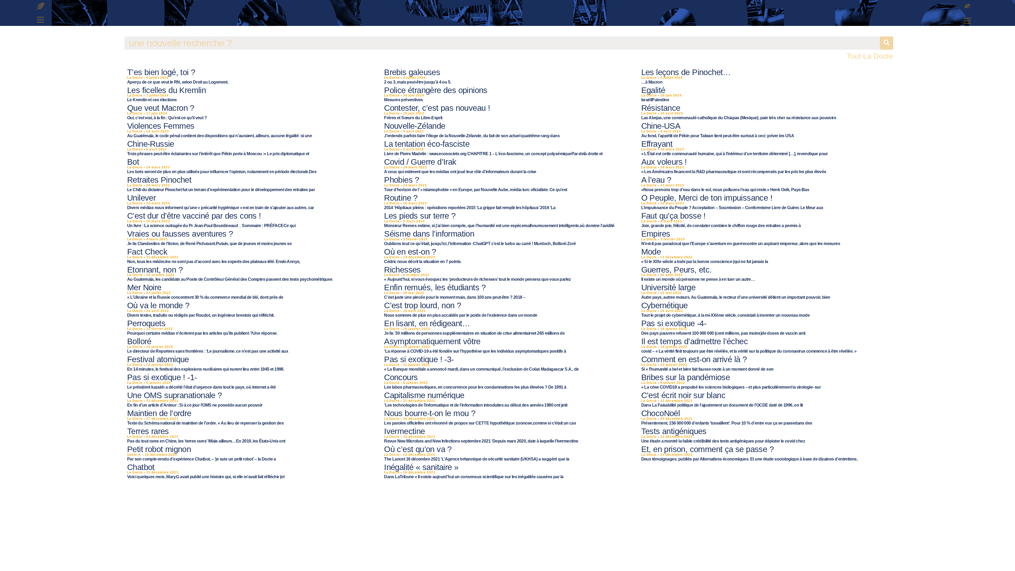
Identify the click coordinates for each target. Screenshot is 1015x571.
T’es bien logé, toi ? (161, 72)
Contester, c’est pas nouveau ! (437, 108)
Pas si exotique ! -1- (162, 377)
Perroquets (146, 323)
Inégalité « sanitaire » (421, 467)
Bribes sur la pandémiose (685, 377)
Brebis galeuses (412, 72)
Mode (651, 251)
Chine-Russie (150, 144)
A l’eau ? (656, 180)
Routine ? (401, 197)
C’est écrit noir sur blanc (683, 395)
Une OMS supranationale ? (174, 395)
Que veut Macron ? (160, 108)
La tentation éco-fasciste (426, 144)
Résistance (660, 108)
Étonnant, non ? (155, 269)
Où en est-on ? (410, 251)
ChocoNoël (660, 413)
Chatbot (141, 467)
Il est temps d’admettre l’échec (694, 341)
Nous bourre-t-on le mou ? (429, 413)
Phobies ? (401, 180)
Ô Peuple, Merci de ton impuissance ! (706, 197)
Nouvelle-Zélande (414, 126)
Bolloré (139, 341)
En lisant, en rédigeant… (427, 323)
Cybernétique (664, 305)
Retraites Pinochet (159, 180)
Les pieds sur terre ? (419, 215)
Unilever (141, 197)
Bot (133, 162)
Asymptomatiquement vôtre (432, 341)
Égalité (653, 90)
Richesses (402, 269)
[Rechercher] (886, 43)
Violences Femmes (160, 126)
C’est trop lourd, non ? (422, 305)
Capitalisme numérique (424, 395)
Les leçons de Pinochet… (686, 72)
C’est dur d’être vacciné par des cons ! (194, 215)
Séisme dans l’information (429, 233)
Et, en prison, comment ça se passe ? (707, 449)
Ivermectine (404, 431)
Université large (668, 287)
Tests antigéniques (674, 431)
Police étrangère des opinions (435, 90)
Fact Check (147, 251)
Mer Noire (144, 287)
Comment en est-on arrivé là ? (694, 359)
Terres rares (148, 431)
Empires (655, 233)
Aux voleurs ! (664, 162)
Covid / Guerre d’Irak (420, 162)
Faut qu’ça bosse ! (673, 215)
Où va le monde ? (158, 305)
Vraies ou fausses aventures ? (180, 233)
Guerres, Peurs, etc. (676, 269)
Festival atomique (158, 359)
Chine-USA (661, 126)
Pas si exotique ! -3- (419, 359)
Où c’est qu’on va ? (418, 449)
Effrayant (657, 144)
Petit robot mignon (159, 449)
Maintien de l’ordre (159, 413)
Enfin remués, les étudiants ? (435, 287)
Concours (401, 377)
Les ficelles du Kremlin (166, 90)
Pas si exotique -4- (674, 323)
